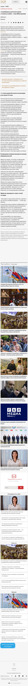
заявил (2, 51)
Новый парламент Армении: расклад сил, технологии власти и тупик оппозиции (14, 308)
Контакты (14, 668)
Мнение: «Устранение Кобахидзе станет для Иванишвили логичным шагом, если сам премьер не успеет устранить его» (13, 638)
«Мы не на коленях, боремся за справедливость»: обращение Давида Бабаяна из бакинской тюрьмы (13, 400)
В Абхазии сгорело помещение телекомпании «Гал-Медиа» (13, 423)
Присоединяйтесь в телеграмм (8, 645)
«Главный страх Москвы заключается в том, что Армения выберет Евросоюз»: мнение (12, 285)
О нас (14, 663)
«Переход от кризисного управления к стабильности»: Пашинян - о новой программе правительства (14, 354)
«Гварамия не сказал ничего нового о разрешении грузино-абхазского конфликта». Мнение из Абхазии (13, 631)
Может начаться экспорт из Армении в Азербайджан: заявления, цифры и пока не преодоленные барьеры (14, 377)
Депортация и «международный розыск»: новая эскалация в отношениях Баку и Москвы (13, 518)
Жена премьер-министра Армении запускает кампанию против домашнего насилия (12, 468)
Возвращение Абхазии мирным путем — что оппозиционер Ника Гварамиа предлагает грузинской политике (12, 531)
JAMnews (3, 17)
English (7, 6)
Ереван (3, 19)
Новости (14, 543)
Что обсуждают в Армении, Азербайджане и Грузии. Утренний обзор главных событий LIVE (13, 331)
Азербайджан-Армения (6, 9)
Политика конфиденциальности (14, 673)
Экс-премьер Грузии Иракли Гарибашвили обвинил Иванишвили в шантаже (11, 524)
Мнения (14, 592)
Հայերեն (2, 6)
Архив (20, 8)
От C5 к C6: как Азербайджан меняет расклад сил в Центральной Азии (13, 446)
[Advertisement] (14, 252)
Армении (3, 32)
